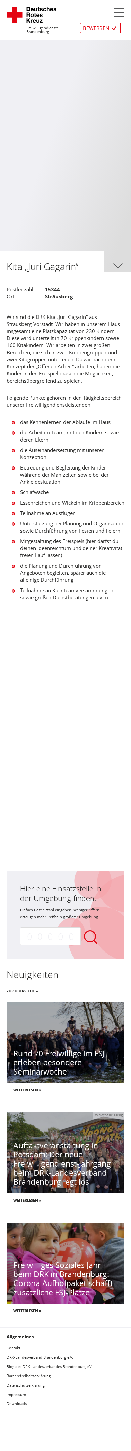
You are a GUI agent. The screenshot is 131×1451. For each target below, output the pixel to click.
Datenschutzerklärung (26, 1385)
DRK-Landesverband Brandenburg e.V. (40, 1357)
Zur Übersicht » (22, 990)
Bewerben (96, 28)
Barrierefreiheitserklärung (29, 1375)
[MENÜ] (119, 12)
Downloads (17, 1403)
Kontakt (13, 1347)
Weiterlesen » (27, 1089)
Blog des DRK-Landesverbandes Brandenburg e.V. (49, 1366)
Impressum (16, 1394)
